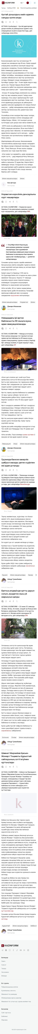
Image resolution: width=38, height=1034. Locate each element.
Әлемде (4, 978)
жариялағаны (6, 731)
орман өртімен (28, 435)
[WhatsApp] (6, 22)
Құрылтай (6, 928)
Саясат (3, 967)
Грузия (4, 575)
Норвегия (24, 302)
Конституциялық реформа (29, 8)
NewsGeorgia (25, 484)
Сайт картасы (6, 1015)
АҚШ (15, 444)
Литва (13, 737)
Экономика (5, 974)
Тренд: (3, 8)
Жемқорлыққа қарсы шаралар (11, 1000)
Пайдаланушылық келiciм (9, 989)
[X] (17, 22)
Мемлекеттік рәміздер (9, 996)
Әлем (22, 178)
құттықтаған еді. (7, 913)
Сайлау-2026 (11, 8)
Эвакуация (6, 444)
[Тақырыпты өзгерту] (29, 2)
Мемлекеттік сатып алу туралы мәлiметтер (16, 1004)
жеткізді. (4, 921)
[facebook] (13, 952)
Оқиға (3, 963)
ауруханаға (15, 295)
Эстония (5, 737)
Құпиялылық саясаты (8, 993)
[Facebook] (13, 22)
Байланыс (4, 1018)
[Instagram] (2, 22)
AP (15, 345)
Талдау (3, 971)
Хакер (30, 575)
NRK (28, 211)
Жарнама (4, 1022)
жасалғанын (30, 566)
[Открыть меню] (34, 2)
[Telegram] (10, 22)
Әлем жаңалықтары (9, 178)
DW (26, 615)
